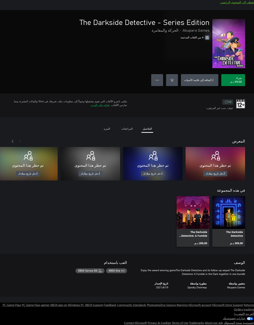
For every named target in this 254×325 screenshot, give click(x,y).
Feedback (110, 305)
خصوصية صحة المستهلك (239, 323)
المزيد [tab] (107, 128)
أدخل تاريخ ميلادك (215, 173)
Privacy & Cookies (159, 323)
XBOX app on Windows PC (67, 305)
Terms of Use (180, 323)
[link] (228, 221)
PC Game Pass (12, 305)
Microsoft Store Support (227, 305)
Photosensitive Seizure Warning (167, 305)
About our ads (214, 323)
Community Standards (131, 305)
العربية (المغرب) (244, 314)
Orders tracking (244, 309)
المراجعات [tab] (127, 128)
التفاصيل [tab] (147, 128)
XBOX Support (94, 305)
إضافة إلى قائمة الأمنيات (197, 80)
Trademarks (196, 323)
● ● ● (157, 80)
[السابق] (20, 141)
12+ (229, 102)
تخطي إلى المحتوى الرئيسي (237, 2)
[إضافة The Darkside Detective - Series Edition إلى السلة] (172, 80)
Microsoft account (199, 305)
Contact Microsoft (135, 323)
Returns (249, 305)
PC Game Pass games (35, 305)
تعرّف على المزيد (100, 105)
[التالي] (12, 141)
